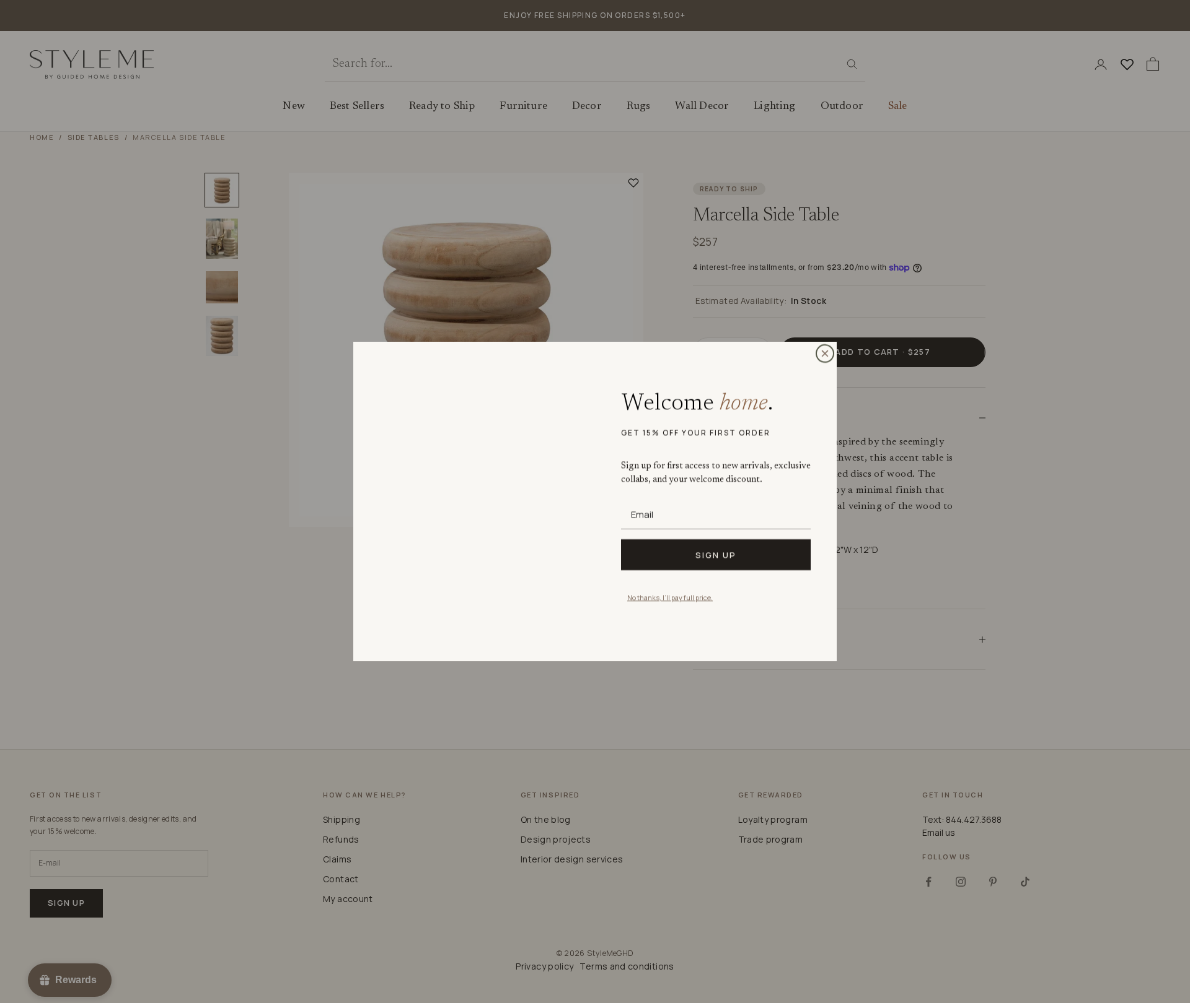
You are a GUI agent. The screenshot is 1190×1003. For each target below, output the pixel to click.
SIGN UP (715, 554)
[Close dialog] (825, 353)
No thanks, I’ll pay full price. (670, 597)
